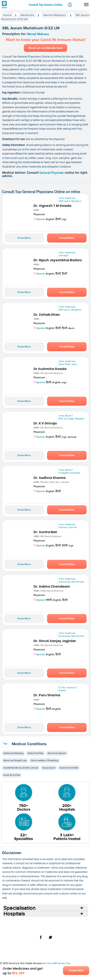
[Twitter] (50, 939)
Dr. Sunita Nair (45, 532)
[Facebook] (40, 939)
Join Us (78, 925)
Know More (24, 238)
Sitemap (65, 929)
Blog (68, 925)
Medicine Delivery (51, 925)
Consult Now (66, 238)
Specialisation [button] (20, 908)
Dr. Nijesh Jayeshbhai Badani (58, 260)
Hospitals (46, 922)
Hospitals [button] (14, 914)
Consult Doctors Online (23, 922)
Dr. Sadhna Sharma (50, 478)
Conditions (14, 925)
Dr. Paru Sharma (47, 695)
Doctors (60, 922)
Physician (39, 214)
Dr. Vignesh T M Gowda (52, 205)
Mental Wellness (38, 34)
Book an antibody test (45, 48)
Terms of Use (29, 929)
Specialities (75, 922)
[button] (70, 5)
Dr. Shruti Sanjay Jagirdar (55, 641)
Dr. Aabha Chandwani (52, 586)
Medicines (30, 925)
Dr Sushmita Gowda (50, 369)
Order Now (76, 970)
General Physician (52, 173)
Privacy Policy (48, 929)
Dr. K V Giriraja (45, 423)
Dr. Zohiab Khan (47, 314)
